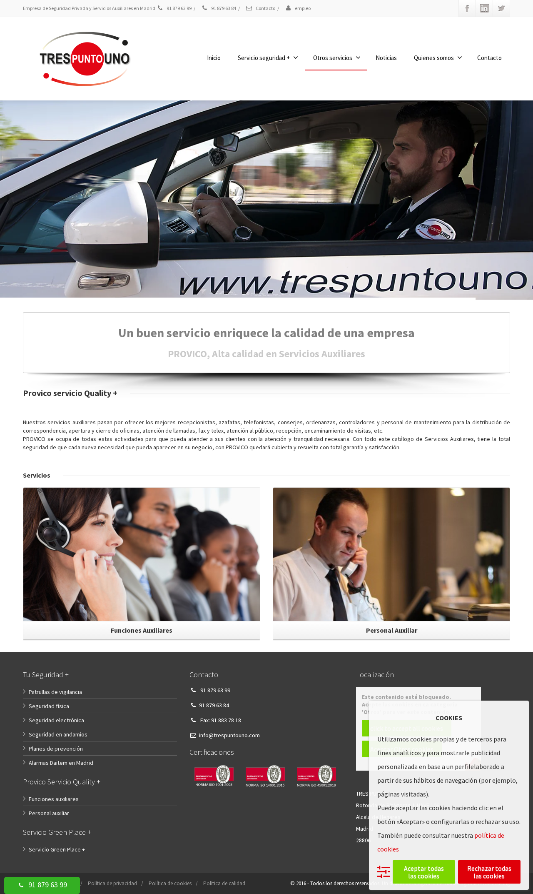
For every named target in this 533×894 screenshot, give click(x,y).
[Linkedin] (484, 8)
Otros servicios (332, 58)
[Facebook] (467, 8)
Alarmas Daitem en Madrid (61, 762)
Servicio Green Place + (57, 849)
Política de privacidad (112, 883)
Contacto (265, 8)
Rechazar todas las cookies (489, 872)
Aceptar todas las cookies (424, 872)
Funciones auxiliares (54, 799)
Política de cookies (170, 883)
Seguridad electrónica (56, 720)
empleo (302, 8)
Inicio (214, 58)
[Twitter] (501, 8)
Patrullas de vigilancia (55, 692)
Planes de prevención (56, 748)
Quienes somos (434, 58)
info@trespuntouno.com (229, 735)
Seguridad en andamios (58, 734)
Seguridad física (49, 706)
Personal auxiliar (49, 813)
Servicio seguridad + (264, 58)
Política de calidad (224, 883)
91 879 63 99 (47, 884)
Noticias (386, 58)
